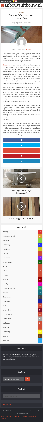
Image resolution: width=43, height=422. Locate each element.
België (13, 1)
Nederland (16, 1)
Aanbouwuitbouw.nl (21, 5)
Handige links (7, 404)
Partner (3, 419)
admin (28, 49)
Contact (24, 416)
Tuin (6, 416)
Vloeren (21, 13)
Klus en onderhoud (15, 416)
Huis (2, 416)
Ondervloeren (7, 65)
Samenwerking (32, 416)
